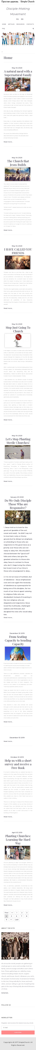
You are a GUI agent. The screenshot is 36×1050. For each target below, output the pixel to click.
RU (17, 19)
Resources (20, 24)
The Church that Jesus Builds (18, 163)
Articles (11, 24)
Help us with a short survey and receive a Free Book (18, 764)
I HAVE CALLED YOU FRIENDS (18, 251)
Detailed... (5, 993)
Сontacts (30, 24)
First (6, 913)
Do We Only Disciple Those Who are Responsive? (18, 504)
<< (12, 913)
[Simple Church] (18, 1)
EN (22, 19)
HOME (4, 24)
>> (11, 919)
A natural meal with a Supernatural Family (18, 73)
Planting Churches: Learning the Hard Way (18, 839)
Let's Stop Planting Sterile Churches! (18, 441)
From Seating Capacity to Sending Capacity (18, 640)
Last (17, 919)
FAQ (3, 28)
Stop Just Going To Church (18, 329)
